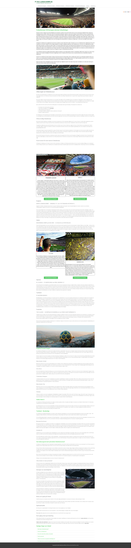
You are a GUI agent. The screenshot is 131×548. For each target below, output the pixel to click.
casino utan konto (84, 518)
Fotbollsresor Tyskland (70, 6)
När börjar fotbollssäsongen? (43, 529)
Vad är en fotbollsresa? (42, 531)
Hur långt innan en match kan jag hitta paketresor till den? (49, 541)
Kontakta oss (93, 6)
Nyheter (87, 6)
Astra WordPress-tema (74, 545)
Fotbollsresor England (42, 6)
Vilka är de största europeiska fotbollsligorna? (46, 538)
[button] (65, 529)
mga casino (87, 523)
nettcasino (52, 108)
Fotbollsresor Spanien (60, 6)
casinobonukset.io (49, 46)
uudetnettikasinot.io (77, 46)
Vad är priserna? (41, 536)
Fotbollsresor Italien (51, 6)
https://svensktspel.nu (46, 49)
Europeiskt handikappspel (80, 6)
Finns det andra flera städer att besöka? (45, 533)
